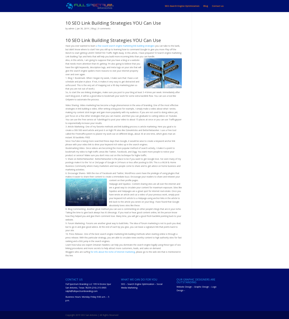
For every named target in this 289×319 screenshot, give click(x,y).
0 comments (104, 28)
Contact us (218, 6)
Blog (205, 6)
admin (71, 28)
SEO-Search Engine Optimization (182, 6)
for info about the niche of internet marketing (113, 251)
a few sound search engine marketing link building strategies (125, 45)
